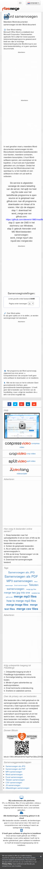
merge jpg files (31, 589)
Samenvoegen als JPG (21, 572)
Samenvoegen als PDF (21, 576)
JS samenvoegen (13, 785)
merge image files (17, 604)
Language (34, 3)
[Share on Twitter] (15, 404)
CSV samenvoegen (14, 782)
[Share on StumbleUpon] (34, 404)
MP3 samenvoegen (20, 581)
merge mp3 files (25, 596)
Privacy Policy (7, 864)
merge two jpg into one (17, 592)
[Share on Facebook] (9, 404)
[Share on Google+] (21, 404)
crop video (31, 453)
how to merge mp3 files (21, 600)
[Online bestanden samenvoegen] (11, 9)
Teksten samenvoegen (22, 587)
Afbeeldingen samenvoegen (18, 788)
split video (31, 461)
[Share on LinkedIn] (28, 404)
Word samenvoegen (14, 774)
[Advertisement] (21, 75)
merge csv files (27, 609)
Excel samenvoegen (20, 585)
